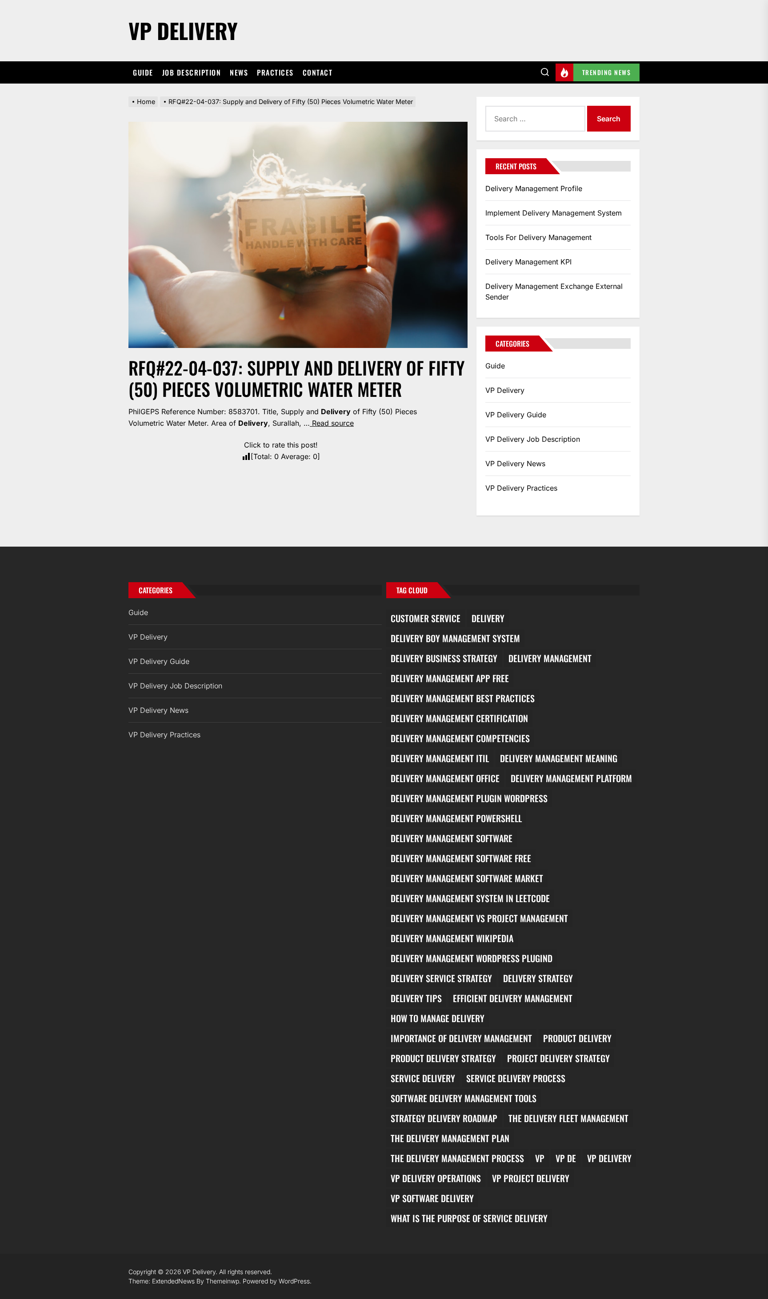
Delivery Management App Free (450, 678)
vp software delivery (432, 1198)
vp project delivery (530, 1178)
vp (539, 1158)
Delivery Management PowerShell (456, 818)
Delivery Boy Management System (455, 638)
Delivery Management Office (445, 778)
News (239, 72)
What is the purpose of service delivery (469, 1218)
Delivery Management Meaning (558, 758)
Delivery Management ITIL (440, 758)
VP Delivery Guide (515, 414)
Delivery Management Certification (459, 718)
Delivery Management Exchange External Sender (554, 291)
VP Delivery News (515, 463)
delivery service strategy (441, 978)
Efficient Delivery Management (512, 998)
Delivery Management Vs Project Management (479, 918)
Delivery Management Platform (571, 778)
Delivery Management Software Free (461, 858)
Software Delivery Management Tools (463, 1098)
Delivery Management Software (451, 838)
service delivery (423, 1078)
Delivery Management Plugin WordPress (469, 798)
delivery (488, 618)
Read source (332, 423)
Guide (143, 72)
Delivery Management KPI (528, 261)
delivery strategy (538, 978)
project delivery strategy (558, 1058)
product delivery (577, 1038)
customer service (425, 618)
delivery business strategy (444, 658)
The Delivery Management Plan (450, 1138)
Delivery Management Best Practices (463, 698)
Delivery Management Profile (533, 188)
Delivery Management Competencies (460, 738)
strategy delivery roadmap (444, 1118)
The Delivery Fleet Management (568, 1118)
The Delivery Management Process (457, 1158)
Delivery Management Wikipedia (452, 938)
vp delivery (609, 1158)
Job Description (191, 72)
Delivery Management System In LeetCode (470, 898)
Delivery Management (550, 658)
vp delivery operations (436, 1178)
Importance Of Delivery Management (461, 1038)
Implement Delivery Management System (553, 212)
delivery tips (416, 998)
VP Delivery (183, 30)
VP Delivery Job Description (532, 439)
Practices (275, 72)
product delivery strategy (443, 1058)
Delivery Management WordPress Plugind (471, 958)
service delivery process (515, 1078)
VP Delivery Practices (521, 488)
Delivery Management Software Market (467, 878)
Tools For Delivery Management (538, 237)
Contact (318, 72)
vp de (566, 1158)
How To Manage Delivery (437, 1018)
